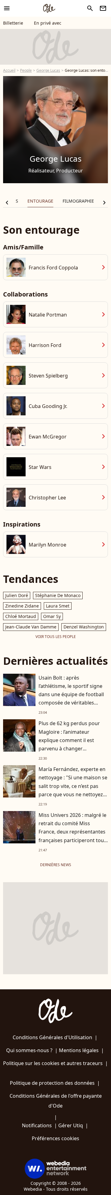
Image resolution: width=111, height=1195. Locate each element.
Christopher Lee (47, 497)
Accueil (9, 70)
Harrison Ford (45, 345)
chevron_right (104, 202)
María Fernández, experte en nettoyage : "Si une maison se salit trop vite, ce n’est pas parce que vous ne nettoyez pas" (73, 786)
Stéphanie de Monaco (57, 595)
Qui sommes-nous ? (29, 1050)
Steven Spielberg (48, 375)
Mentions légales (79, 1050)
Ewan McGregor (48, 436)
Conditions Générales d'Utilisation (52, 1037)
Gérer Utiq (70, 1125)
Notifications (37, 1125)
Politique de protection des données (52, 1083)
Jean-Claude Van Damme (30, 627)
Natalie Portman (48, 314)
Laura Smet (57, 606)
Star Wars (40, 467)
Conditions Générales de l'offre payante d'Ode (56, 1100)
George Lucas (48, 70)
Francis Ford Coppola (53, 267)
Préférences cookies (55, 1138)
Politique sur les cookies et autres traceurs (53, 1063)
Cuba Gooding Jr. (48, 406)
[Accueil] (49, 8)
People (26, 70)
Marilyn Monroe (47, 544)
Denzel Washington (84, 627)
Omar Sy (52, 616)
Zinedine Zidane (22, 606)
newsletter (103, 8)
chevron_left (6, 202)
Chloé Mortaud (20, 616)
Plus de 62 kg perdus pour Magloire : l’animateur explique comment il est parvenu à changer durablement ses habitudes (71, 740)
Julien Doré (16, 595)
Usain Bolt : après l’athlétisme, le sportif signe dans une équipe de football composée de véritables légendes (71, 694)
